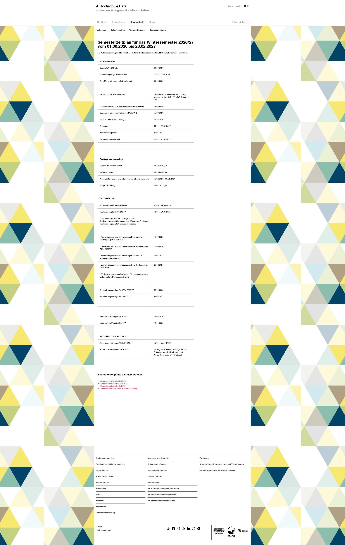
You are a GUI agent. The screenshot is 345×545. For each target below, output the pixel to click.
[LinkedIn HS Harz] (188, 529)
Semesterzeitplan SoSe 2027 (113, 386)
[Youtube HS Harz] (183, 529)
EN (248, 6)
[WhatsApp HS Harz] (193, 529)
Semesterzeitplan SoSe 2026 (113, 381)
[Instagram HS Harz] (178, 529)
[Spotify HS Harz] (198, 529)
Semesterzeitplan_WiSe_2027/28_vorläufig (118, 388)
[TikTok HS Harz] (168, 529)
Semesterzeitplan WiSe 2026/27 (114, 383)
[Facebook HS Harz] (173, 529)
